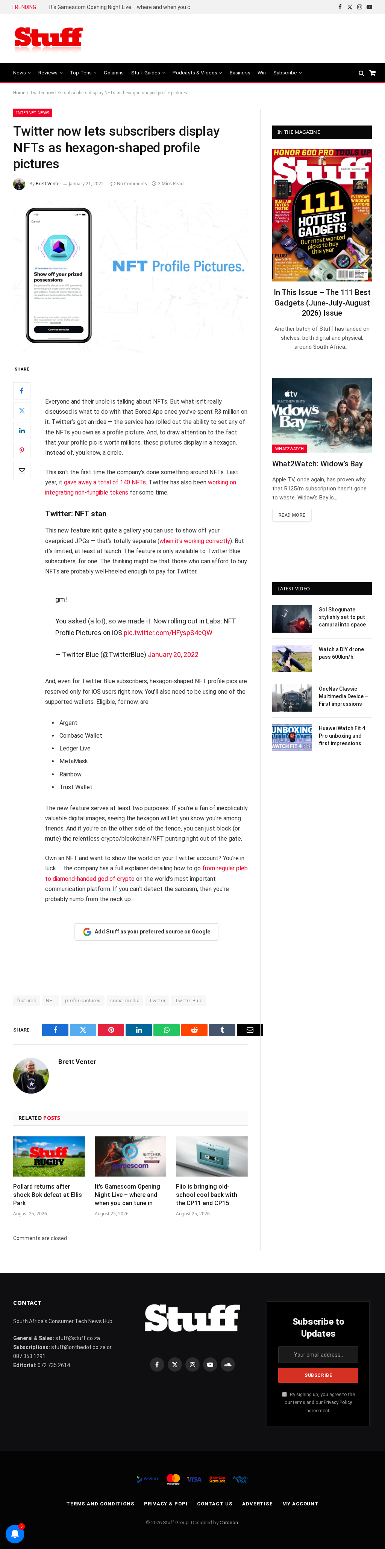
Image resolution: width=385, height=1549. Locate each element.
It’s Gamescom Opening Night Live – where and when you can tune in (127, 1195)
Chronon (229, 1522)
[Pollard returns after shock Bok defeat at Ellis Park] (49, 1156)
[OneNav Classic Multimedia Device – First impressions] (292, 698)
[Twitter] (21, 410)
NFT (51, 1000)
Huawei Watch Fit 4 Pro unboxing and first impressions (342, 735)
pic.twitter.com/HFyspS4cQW (168, 633)
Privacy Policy (338, 1402)
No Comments (132, 183)
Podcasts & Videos (195, 73)
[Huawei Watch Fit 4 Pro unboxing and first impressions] (292, 737)
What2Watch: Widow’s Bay (317, 463)
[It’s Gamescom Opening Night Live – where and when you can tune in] (131, 1156)
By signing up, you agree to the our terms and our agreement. (320, 1402)
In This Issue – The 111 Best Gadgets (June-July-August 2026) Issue (322, 302)
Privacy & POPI (166, 1504)
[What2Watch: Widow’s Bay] (322, 415)
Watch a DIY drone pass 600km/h (341, 653)
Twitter (157, 1000)
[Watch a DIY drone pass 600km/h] (292, 658)
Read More (292, 515)
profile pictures (82, 1000)
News (19, 73)
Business (240, 73)
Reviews (48, 73)
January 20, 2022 (173, 654)
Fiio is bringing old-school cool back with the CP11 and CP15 (120, 7)
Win (262, 73)
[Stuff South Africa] (48, 39)
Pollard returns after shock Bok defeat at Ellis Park (47, 1195)
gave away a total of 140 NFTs (105, 482)
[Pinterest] (21, 450)
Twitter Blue (189, 1000)
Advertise (257, 1504)
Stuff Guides (146, 73)
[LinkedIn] (21, 430)
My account (300, 1504)
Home (19, 92)
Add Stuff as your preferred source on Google (152, 932)
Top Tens (81, 73)
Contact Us (215, 1504)
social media (125, 1000)
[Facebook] (21, 390)
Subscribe (285, 73)
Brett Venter (48, 183)
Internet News (32, 112)
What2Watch (289, 448)
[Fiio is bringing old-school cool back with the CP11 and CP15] (212, 1156)
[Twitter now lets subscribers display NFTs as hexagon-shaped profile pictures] (130, 276)
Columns (114, 73)
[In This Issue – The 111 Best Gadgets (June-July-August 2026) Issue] (322, 215)
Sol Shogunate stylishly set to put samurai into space (342, 617)
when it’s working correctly (194, 541)
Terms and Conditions (100, 1504)
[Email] (21, 470)
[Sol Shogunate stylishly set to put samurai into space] (292, 618)
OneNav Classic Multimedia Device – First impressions (343, 696)
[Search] (361, 72)
